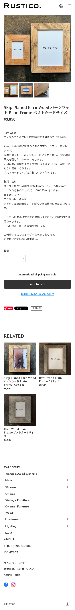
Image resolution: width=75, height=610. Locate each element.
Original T (12, 494)
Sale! (8, 533)
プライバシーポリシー (16, 563)
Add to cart (37, 284)
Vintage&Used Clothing (21, 474)
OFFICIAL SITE (12, 575)
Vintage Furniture (17, 500)
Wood (9, 513)
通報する (36, 308)
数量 (6, 250)
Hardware (12, 519)
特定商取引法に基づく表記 (19, 569)
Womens (10, 487)
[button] (67, 49)
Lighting (11, 526)
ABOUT (9, 539)
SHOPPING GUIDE (17, 546)
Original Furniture (17, 506)
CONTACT (11, 552)
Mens (8, 480)
